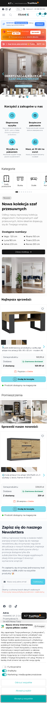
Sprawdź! (35, 32)
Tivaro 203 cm (33, 240)
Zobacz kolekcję (22, 252)
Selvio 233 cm (10, 244)
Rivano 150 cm (33, 236)
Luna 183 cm (10, 240)
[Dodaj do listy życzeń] (42, 308)
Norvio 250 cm (33, 244)
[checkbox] (11, 667)
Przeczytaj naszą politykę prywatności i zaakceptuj (23, 592)
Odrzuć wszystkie (23, 682)
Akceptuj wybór (23, 691)
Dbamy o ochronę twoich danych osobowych (23, 591)
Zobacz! (39, 24)
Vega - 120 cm (10, 236)
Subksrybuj (38, 582)
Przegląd (40, 626)
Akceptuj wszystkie (23, 699)
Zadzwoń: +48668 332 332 (35, 9)
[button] (3, 74)
